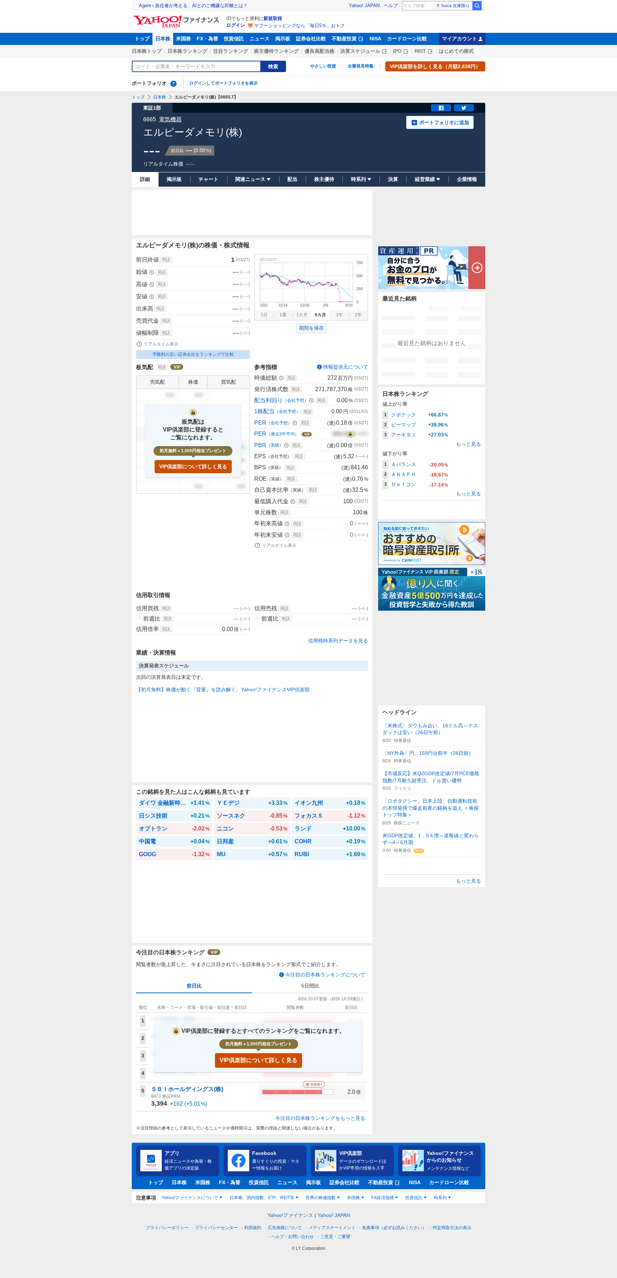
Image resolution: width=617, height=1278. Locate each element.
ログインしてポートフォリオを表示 (223, 83)
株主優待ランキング (276, 51)
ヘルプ (391, 5)
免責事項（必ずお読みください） (394, 1227)
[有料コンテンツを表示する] (350, 434)
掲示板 (282, 38)
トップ (142, 38)
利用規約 (252, 1227)
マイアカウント (459, 38)
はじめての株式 (456, 51)
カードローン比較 (407, 38)
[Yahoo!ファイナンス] (177, 17)
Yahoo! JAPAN (364, 5)
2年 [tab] (358, 314)
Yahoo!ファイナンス (290, 1215)
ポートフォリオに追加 (444, 122)
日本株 (162, 38)
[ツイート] (464, 107)
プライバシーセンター (216, 1227)
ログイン (235, 25)
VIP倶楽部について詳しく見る (193, 466)
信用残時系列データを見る (338, 640)
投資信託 (234, 38)
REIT (420, 51)
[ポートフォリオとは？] (173, 83)
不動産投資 (344, 38)
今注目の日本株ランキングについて (325, 975)
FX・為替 (207, 38)
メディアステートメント (332, 1227)
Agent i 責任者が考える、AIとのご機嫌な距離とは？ (193, 5)
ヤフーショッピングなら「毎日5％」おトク (299, 25)
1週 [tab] (283, 314)
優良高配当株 (320, 51)
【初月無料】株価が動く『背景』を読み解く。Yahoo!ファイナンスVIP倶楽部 (223, 689)
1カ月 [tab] (301, 314)
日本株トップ (147, 51)
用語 (166, 259)
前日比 (194, 986)
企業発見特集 (360, 66)
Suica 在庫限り (455, 5)
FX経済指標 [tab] (382, 1197)
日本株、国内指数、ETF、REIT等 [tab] (262, 1197)
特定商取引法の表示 (452, 1227)
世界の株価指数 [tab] (321, 1197)
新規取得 (273, 18)
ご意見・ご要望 (335, 1236)
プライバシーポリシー (167, 1227)
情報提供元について (345, 367)
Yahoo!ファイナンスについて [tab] (190, 1197)
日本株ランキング (187, 51)
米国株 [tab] (353, 1197)
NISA (375, 38)
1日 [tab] (264, 314)
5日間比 (310, 986)
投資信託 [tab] (413, 1197)
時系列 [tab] (440, 1197)
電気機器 (170, 119)
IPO (397, 51)
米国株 (183, 38)
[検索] (477, 5)
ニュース (260, 38)
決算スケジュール (360, 51)
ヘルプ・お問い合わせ (292, 1236)
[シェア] (441, 107)
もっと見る (468, 444)
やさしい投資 (323, 66)
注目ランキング (230, 51)
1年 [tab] (339, 314)
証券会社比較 (311, 38)
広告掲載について (285, 1227)
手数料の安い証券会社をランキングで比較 (193, 354)
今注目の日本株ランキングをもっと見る (320, 1118)
